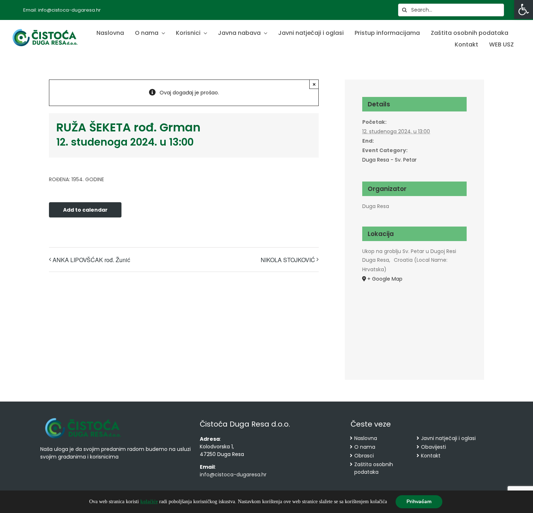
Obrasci (364, 455)
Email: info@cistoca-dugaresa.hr (62, 10)
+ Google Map (384, 278)
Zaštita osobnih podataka (373, 468)
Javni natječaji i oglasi (448, 438)
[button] (523, 9)
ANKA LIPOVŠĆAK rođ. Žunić (91, 260)
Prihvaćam (418, 501)
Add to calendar (85, 210)
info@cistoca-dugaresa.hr (233, 474)
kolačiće (149, 501)
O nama (364, 447)
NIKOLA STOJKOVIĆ (288, 260)
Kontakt (431, 455)
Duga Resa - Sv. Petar (389, 159)
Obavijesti (433, 447)
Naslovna (365, 438)
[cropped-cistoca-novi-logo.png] (83, 418)
